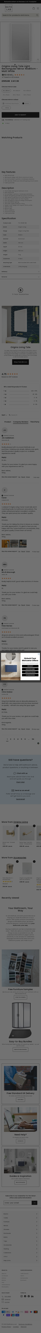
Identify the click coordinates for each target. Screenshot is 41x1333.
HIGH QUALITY (30, 666)
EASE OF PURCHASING (30, 669)
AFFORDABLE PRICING (30, 675)
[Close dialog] (39, 654)
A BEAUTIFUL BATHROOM (30, 672)
